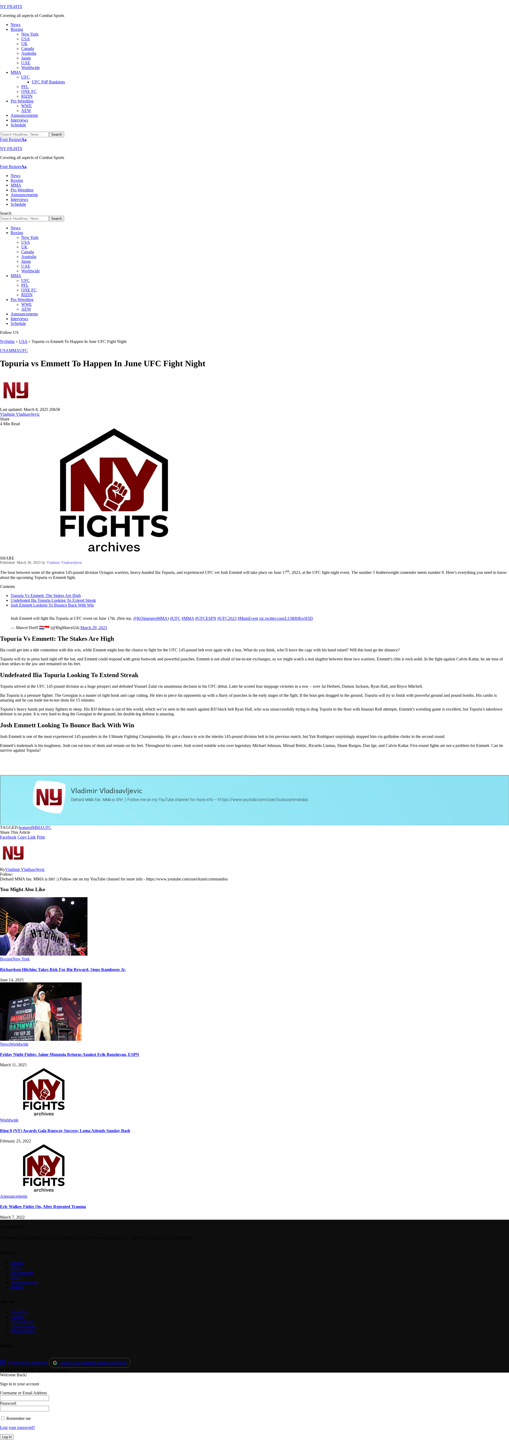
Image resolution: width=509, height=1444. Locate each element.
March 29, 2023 (93, 627)
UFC (23, 350)
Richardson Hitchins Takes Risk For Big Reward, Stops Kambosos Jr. (63, 969)
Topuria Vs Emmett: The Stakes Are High (46, 595)
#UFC (175, 618)
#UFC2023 (226, 618)
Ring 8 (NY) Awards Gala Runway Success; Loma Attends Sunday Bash (65, 1130)
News (5, 1044)
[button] (13, 139)
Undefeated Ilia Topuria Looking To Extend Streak (53, 600)
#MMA (188, 618)
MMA (14, 350)
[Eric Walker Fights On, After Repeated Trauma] (43, 1191)
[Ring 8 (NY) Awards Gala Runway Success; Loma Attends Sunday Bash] (43, 1115)
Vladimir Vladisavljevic (20, 414)
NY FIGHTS (11, 6)
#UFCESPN (205, 618)
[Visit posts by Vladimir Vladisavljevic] (16, 404)
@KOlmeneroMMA (150, 618)
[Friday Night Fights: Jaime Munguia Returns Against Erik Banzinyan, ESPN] (41, 1039)
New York (21, 959)
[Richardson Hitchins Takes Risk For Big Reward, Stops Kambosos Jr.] (43, 954)
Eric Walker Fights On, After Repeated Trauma (43, 1206)
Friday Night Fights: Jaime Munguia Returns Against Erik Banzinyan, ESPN (69, 1054)
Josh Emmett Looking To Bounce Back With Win (52, 605)
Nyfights (7, 341)
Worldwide (19, 1044)
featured (25, 827)
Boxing (6, 959)
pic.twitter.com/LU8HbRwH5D (286, 618)
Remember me (18, 1418)
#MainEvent (248, 618)
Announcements (13, 1196)
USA (23, 341)
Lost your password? (17, 1427)
